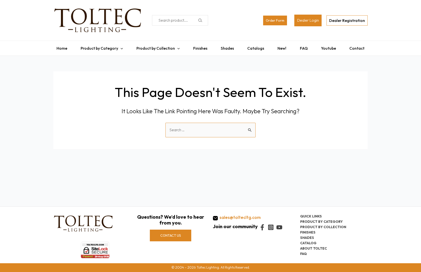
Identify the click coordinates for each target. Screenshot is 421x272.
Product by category (321, 221)
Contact (360, 47)
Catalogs (256, 47)
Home (58, 47)
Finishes (199, 47)
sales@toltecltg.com (240, 217)
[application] (118, 47)
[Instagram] (271, 227)
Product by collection (323, 227)
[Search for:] (210, 127)
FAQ (305, 47)
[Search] (200, 20)
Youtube (331, 47)
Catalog (308, 243)
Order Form (275, 20)
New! (283, 47)
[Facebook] (262, 227)
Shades (227, 47)
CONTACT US (170, 235)
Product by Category (97, 47)
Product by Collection (154, 47)
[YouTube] (279, 227)
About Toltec (313, 248)
